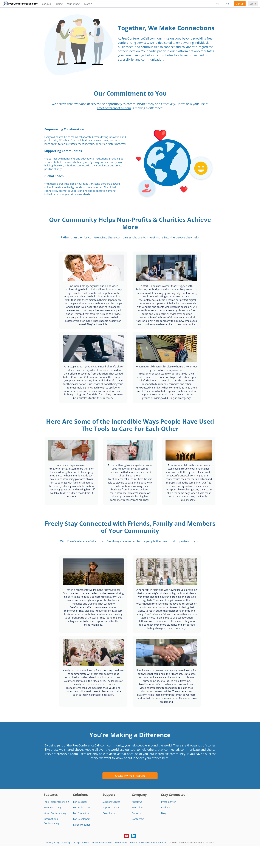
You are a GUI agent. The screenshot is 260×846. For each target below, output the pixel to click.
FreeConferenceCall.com (139, 38)
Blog (163, 813)
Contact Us (138, 819)
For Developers (81, 819)
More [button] (87, 4)
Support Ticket (110, 807)
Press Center (168, 801)
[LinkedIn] (133, 835)
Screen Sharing (52, 807)
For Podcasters (81, 807)
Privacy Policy (52, 842)
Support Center (111, 801)
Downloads (108, 813)
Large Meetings (81, 824)
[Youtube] (126, 835)
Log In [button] (253, 3)
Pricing (59, 4)
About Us (137, 801)
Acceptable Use (81, 842)
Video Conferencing (55, 813)
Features (46, 4)
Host (217, 3)
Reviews (165, 807)
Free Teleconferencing (56, 801)
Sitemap (66, 842)
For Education (81, 813)
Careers (136, 813)
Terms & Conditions (102, 842)
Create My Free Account (130, 775)
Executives (138, 807)
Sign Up (240, 3)
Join (227, 3)
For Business (80, 801)
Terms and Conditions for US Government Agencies (141, 842)
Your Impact (73, 4)
